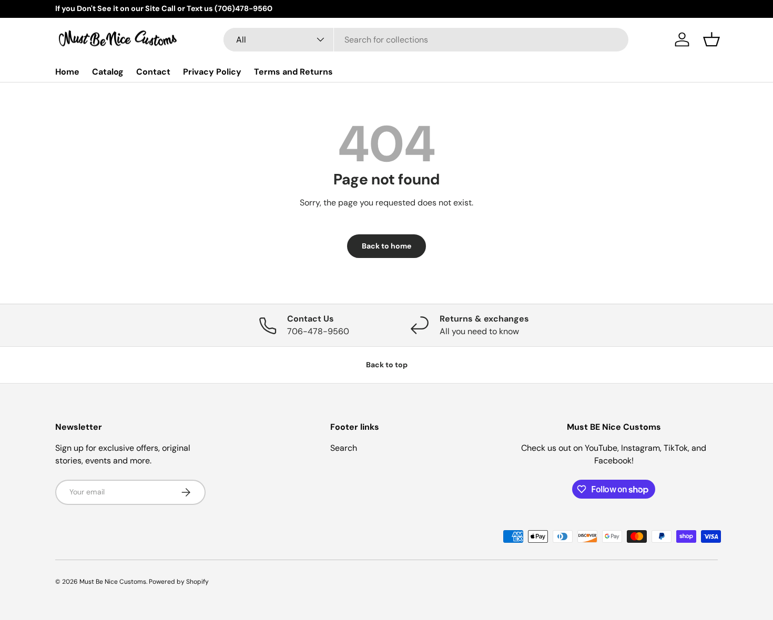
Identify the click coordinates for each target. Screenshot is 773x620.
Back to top (387, 364)
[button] (711, 39)
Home (67, 71)
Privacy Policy (212, 71)
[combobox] (425, 39)
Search (343, 447)
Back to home (386, 246)
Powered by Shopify (179, 581)
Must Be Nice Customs (112, 581)
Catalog (108, 71)
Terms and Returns (293, 71)
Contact (153, 71)
